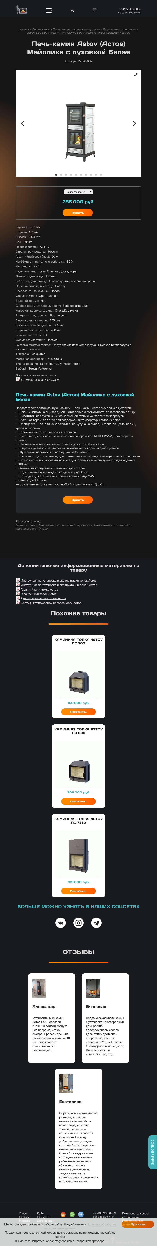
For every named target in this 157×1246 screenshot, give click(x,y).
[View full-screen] (136, 75)
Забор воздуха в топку (31, 281)
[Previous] (23, 123)
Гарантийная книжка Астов (39, 589)
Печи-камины (40, 29)
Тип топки (23, 354)
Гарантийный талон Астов (38, 594)
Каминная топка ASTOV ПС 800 (78, 731)
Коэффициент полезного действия (40, 261)
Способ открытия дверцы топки (38, 305)
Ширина (22, 232)
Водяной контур (27, 301)
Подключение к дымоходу (34, 286)
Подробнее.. (78, 711)
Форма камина (26, 296)
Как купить (44, 1217)
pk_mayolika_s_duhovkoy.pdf (40, 380)
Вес (19, 242)
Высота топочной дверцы (34, 325)
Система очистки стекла (33, 345)
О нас (23, 1213)
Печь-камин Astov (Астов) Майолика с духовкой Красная (94, 32)
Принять (138, 1224)
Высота (21, 237)
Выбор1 (21, 368)
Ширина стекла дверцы (32, 330)
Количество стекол (30, 335)
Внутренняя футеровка (32, 315)
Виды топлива (26, 271)
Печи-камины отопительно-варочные (76, 29)
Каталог (24, 29)
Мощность (24, 266)
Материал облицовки (31, 359)
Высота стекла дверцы (32, 320)
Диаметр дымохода (30, 276)
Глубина (22, 227)
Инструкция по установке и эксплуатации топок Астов (58, 580)
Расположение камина (32, 291)
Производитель (27, 247)
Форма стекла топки (30, 340)
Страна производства (31, 251)
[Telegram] (81, 1215)
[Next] (134, 123)
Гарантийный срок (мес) (33, 256)
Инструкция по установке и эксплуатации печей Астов (59, 585)
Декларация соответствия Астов (43, 598)
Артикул (71, 61)
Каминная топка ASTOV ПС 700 (78, 641)
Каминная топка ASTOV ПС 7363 (78, 820)
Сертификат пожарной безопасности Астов (51, 603)
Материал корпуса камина (34, 310)
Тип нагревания (27, 364)
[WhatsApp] (72, 1215)
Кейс (40, 1213)
